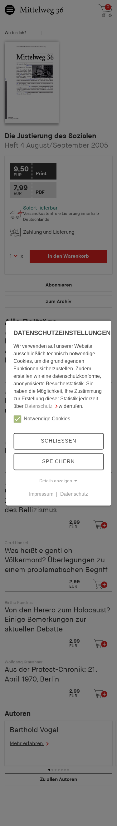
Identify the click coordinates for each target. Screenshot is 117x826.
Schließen (58, 441)
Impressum (41, 494)
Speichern (58, 461)
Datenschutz (38, 406)
